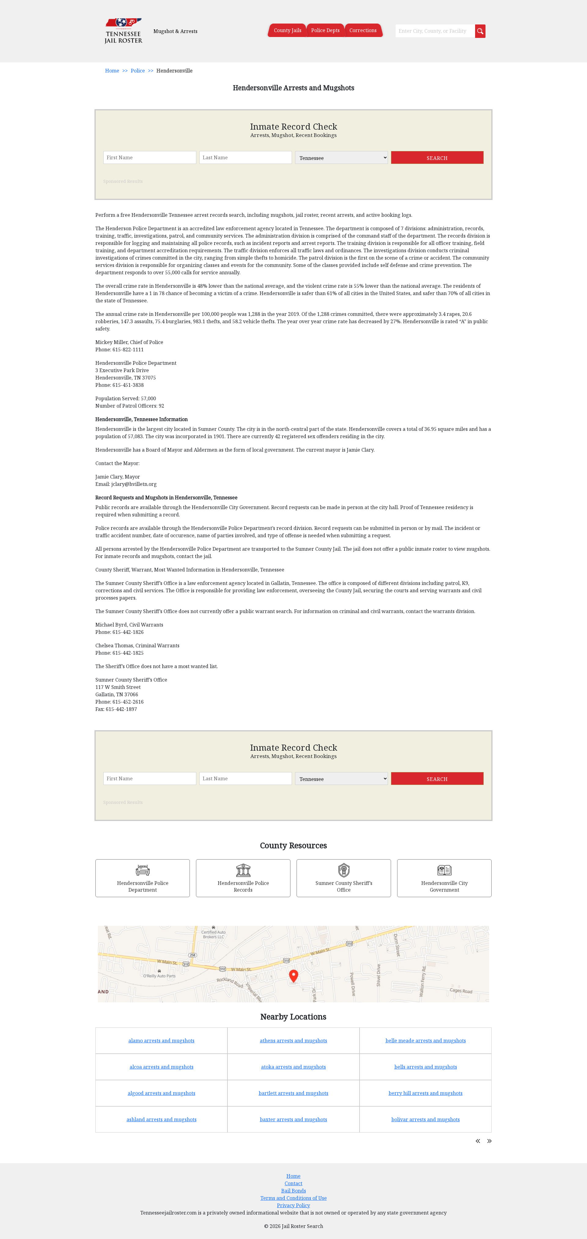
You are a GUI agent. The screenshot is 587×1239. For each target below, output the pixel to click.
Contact (293, 1183)
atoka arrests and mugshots (293, 1066)
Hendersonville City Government (444, 886)
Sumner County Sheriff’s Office (344, 886)
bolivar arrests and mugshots (425, 1119)
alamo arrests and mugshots (161, 1040)
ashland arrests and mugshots (162, 1119)
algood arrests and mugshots (161, 1093)
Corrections (363, 30)
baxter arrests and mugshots (293, 1119)
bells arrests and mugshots (425, 1066)
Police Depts (325, 30)
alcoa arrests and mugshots (162, 1066)
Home (112, 70)
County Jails (287, 30)
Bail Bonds (293, 1190)
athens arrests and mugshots (293, 1040)
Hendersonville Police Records (243, 886)
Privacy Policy (293, 1205)
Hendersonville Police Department (142, 886)
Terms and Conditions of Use (293, 1198)
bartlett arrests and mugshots (293, 1093)
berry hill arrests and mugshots (426, 1093)
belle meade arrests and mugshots (426, 1040)
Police (138, 70)
